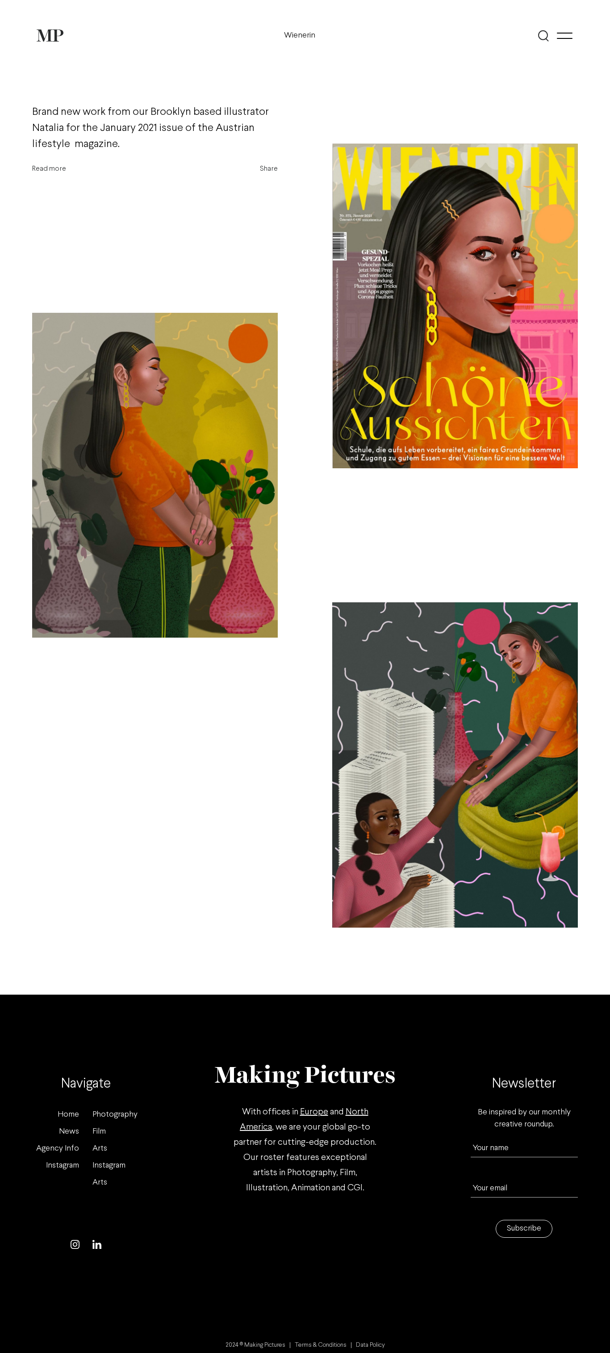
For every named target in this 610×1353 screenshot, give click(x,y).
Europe (314, 1112)
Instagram (62, 1165)
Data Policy (370, 1345)
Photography (115, 1114)
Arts (99, 1148)
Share (269, 168)
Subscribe (524, 1228)
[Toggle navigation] (564, 36)
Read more (49, 168)
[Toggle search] (543, 36)
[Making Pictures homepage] (50, 35)
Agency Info (57, 1148)
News (69, 1131)
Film (99, 1131)
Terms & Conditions (321, 1345)
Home (68, 1114)
